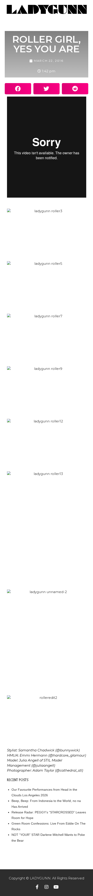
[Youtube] (56, 887)
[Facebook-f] (37, 887)
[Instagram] (46, 887)
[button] (18, 88)
